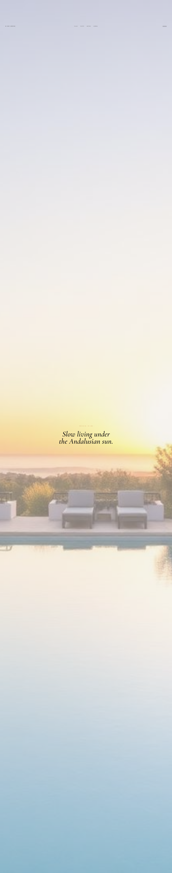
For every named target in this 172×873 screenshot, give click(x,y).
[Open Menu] (165, 26)
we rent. (7, 26)
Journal (95, 26)
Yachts (82, 26)
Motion (89, 26)
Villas (76, 26)
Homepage (12, 26)
